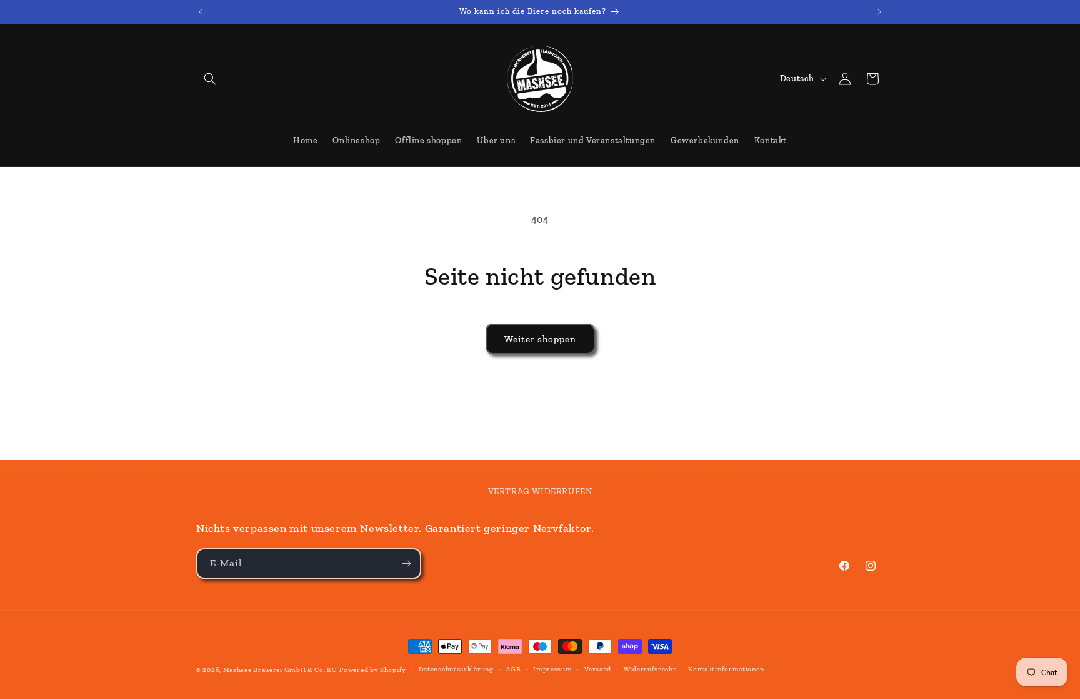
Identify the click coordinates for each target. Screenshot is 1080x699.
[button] (210, 79)
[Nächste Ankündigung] (879, 12)
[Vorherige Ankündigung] (200, 12)
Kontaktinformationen (726, 669)
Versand (597, 669)
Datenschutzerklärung (456, 669)
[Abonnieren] (406, 563)
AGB (513, 669)
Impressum (552, 669)
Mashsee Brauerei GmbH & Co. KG (280, 670)
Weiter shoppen (540, 339)
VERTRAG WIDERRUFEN (540, 491)
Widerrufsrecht (650, 669)
